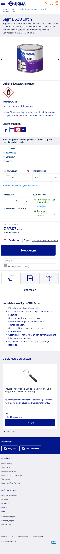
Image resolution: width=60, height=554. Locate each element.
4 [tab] (9, 431)
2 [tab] (6, 431)
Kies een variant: (10, 171)
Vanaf (7, 413)
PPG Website (6, 524)
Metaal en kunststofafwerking (11, 475)
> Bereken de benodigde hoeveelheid (20, 185)
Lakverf (43, 9)
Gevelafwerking (6, 463)
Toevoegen (28, 250)
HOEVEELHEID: (8, 195)
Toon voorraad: (39, 195)
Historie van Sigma (8, 516)
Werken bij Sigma (7, 520)
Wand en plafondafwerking (10, 483)
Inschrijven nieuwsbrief (9, 495)
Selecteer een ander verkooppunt (44, 205)
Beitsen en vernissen (8, 471)
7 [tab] (14, 431)
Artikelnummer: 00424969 (15, 209)
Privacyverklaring (38, 536)
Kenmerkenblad (32, 448)
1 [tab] (4, 431)
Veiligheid (11, 448)
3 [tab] (8, 431)
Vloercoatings (6, 479)
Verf (14, 9)
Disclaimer (4, 536)
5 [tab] (11, 431)
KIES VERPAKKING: (39, 171)
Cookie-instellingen (23, 536)
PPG (11, 542)
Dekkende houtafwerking (28, 9)
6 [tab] (13, 431)
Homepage (6, 9)
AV (12, 536)
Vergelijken (10, 261)
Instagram (5, 503)
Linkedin (4, 507)
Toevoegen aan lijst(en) (18, 266)
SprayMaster (5, 467)
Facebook (4, 499)
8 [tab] (16, 431)
